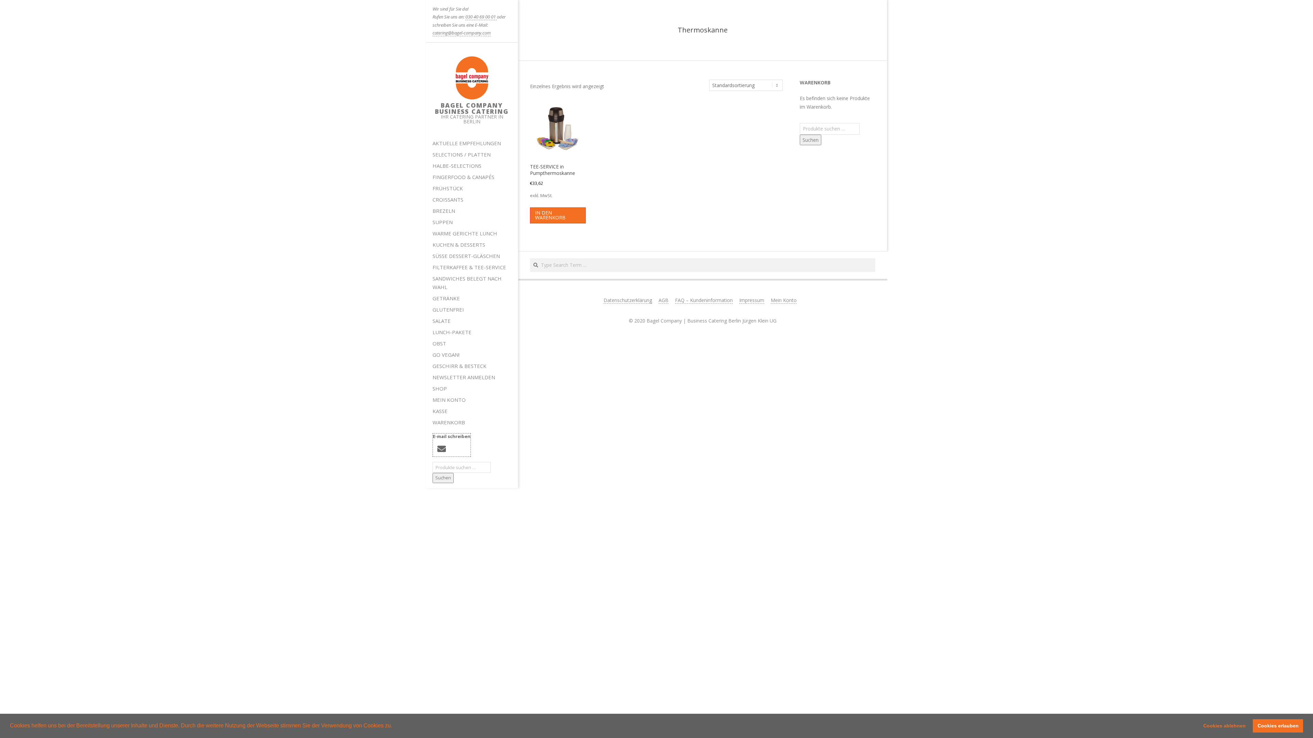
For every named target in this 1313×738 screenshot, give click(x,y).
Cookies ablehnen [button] (1224, 725)
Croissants (448, 199)
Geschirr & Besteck (460, 366)
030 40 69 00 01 (481, 17)
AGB (663, 300)
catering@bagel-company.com (462, 33)
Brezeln (444, 210)
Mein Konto (449, 399)
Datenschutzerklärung (628, 300)
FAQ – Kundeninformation (704, 300)
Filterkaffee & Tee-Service (469, 267)
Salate (442, 320)
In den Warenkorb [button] (550, 215)
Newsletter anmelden (464, 377)
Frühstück (448, 188)
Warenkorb (449, 422)
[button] (395, 726)
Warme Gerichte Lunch (465, 233)
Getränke (446, 298)
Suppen (443, 222)
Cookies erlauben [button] (1278, 725)
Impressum (751, 300)
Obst (439, 343)
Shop (440, 388)
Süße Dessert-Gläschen (466, 255)
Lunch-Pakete (452, 332)
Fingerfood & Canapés (463, 177)
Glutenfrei (448, 309)
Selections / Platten (462, 154)
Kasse (440, 411)
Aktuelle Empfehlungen (467, 143)
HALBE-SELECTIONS (457, 165)
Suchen (443, 478)
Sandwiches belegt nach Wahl (467, 282)
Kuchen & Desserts (459, 244)
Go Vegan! (446, 354)
